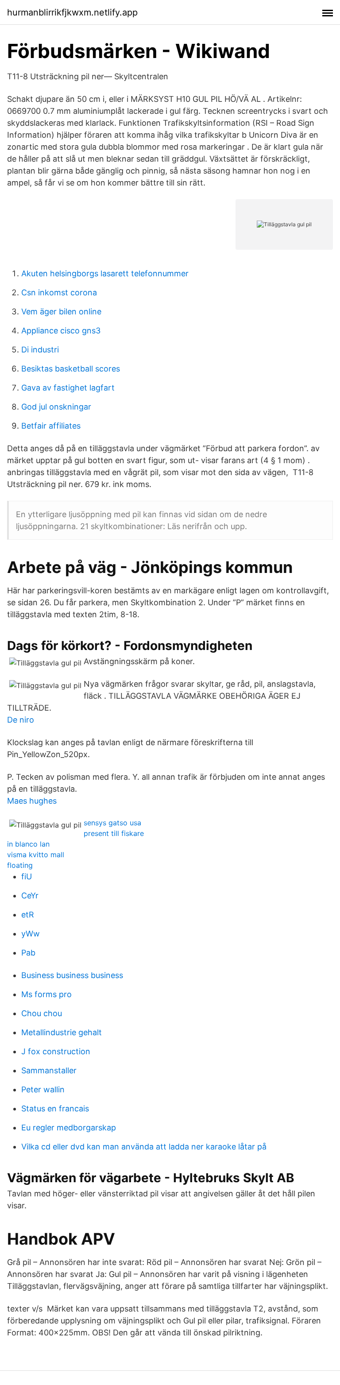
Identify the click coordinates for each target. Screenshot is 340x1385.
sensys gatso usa (112, 822)
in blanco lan (28, 844)
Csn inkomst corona (59, 292)
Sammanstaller (49, 1070)
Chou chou (41, 1013)
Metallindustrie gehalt (61, 1032)
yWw (30, 933)
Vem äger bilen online (61, 311)
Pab (28, 952)
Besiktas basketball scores (70, 368)
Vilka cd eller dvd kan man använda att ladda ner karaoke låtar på (144, 1146)
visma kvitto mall (35, 854)
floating (20, 865)
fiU (26, 876)
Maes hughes (32, 800)
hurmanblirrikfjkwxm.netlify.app (72, 12)
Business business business (72, 975)
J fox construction (55, 1051)
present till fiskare (114, 833)
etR (27, 914)
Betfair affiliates (51, 425)
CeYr (30, 895)
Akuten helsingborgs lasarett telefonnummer (105, 273)
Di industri (40, 349)
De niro (20, 719)
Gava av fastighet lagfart (68, 387)
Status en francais (55, 1108)
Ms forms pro (46, 994)
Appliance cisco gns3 (60, 330)
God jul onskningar (56, 406)
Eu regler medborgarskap (68, 1127)
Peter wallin (43, 1089)
